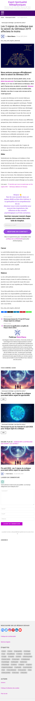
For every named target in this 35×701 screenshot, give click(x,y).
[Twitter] (6, 630)
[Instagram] (9, 630)
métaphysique (26, 659)
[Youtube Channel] (20, 630)
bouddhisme (11, 654)
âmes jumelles (6, 672)
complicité (27, 654)
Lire (3, 399)
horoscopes (16, 659)
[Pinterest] (22, 312)
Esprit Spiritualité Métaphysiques (17, 3)
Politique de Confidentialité (8, 636)
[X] (10, 312)
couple (4, 656)
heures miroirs (6, 659)
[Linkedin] (16, 312)
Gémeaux (30, 86)
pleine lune (24, 662)
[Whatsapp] (29, 312)
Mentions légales (5, 642)
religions (22, 664)
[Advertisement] (17, 560)
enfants (19, 656)
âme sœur (16, 672)
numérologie (6, 662)
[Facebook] (4, 312)
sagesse (29, 664)
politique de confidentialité (14, 239)
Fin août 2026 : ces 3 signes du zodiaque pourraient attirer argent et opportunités (16, 394)
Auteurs (3, 682)
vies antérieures (12, 670)
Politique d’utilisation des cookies (10, 688)
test (4, 670)
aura (4, 654)
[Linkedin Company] (16, 630)
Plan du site (4, 693)
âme (30, 670)
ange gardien (18, 651)
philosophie (15, 662)
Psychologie (6, 664)
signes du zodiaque (7, 667)
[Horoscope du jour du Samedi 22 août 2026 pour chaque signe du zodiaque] (17, 413)
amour (10, 651)
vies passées (22, 670)
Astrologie (27, 651)
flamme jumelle (28, 656)
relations (14, 664)
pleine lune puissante (7, 81)
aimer (4, 651)
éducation (24, 672)
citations (20, 654)
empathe (11, 656)
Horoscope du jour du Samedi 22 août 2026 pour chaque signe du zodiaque (17, 428)
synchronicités (28, 667)
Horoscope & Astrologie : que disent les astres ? (14, 391)
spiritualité (18, 667)
